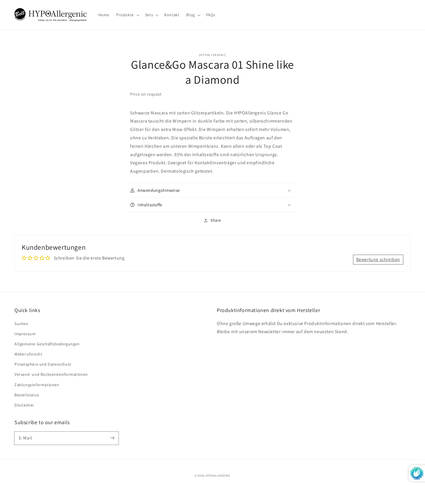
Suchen (21, 323)
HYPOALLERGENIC (218, 475)
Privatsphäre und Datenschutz (42, 364)
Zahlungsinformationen (36, 384)
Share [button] (215, 220)
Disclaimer (24, 405)
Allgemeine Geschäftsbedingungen (47, 343)
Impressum (25, 333)
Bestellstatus (26, 394)
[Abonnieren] (112, 438)
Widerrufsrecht (28, 354)
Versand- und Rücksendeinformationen (51, 374)
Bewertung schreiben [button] (378, 259)
